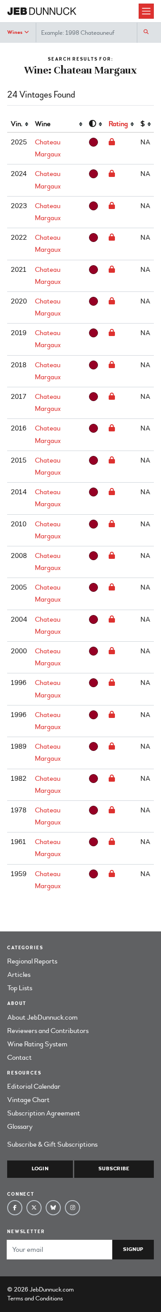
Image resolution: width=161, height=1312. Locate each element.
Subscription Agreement (43, 1113)
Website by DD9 (98, 1289)
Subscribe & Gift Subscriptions (52, 1144)
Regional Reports (32, 961)
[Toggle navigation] (146, 11)
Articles (18, 974)
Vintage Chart (28, 1099)
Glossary (20, 1126)
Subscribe (113, 1168)
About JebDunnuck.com (42, 1017)
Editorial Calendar (33, 1086)
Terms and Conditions (35, 1298)
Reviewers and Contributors (48, 1030)
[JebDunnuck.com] (73, 11)
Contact (19, 1057)
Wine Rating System (37, 1044)
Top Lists (19, 988)
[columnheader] (19, 124)
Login (40, 1168)
